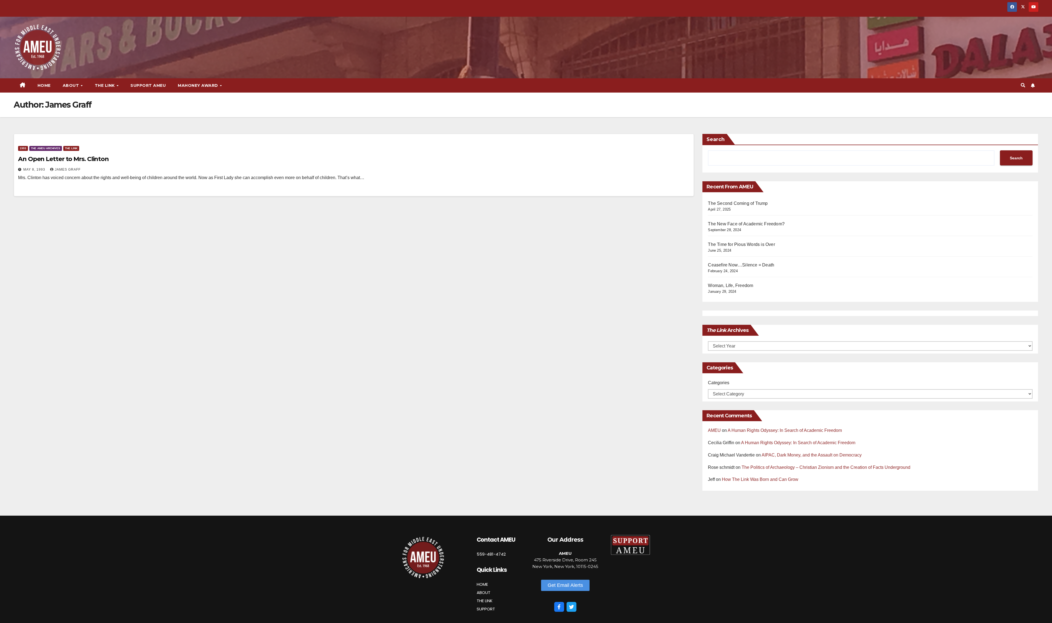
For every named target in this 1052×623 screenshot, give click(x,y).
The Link (71, 148)
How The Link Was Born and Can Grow (760, 479)
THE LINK (485, 601)
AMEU (714, 430)
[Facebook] (559, 607)
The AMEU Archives (45, 148)
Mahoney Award (198, 85)
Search (716, 139)
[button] (1023, 85)
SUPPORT (486, 609)
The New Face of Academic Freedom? (746, 224)
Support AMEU (148, 85)
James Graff (68, 169)
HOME (482, 584)
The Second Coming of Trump (738, 203)
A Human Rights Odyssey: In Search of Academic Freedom (785, 430)
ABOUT (483, 592)
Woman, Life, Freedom (730, 285)
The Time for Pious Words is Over (741, 244)
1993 (23, 148)
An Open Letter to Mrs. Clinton (63, 159)
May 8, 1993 (34, 169)
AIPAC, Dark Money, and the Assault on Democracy (812, 455)
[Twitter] (571, 607)
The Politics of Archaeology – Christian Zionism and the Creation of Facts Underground (826, 467)
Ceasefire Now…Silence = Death (741, 265)
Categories (718, 382)
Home (44, 85)
